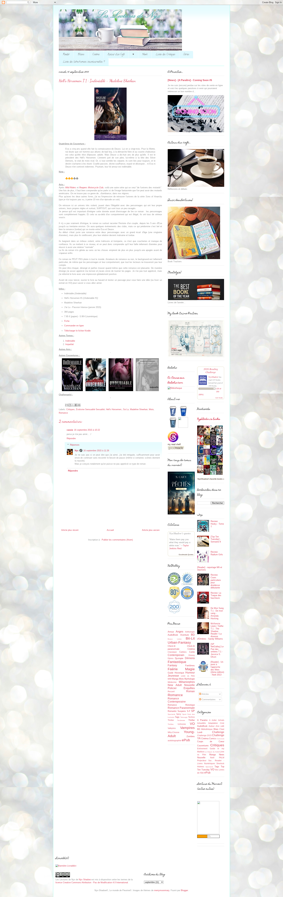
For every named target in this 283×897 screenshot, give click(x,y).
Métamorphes (187, 682)
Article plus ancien (151, 530)
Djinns (170, 658)
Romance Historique (181, 705)
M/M (169, 679)
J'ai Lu (126, 409)
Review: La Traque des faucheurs (216, 595)
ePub (186, 740)
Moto (151, 409)
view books (219, 398)
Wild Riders (70, 187)
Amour (171, 632)
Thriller (191, 720)
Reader (66, 55)
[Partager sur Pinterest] (79, 405)
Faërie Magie (181, 669)
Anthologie (190, 632)
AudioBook (173, 635)
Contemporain (176, 655)
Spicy (178, 714)
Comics (183, 652)
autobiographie (174, 740)
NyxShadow (213, 377)
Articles (205, 694)
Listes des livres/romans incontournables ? (84, 62)
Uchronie (182, 724)
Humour (190, 672)
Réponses (74, 445)
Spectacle (171, 714)
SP (193, 711)
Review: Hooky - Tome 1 (217, 524)
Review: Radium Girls (217, 553)
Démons (190, 658)
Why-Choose (173, 732)
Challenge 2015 (204, 735)
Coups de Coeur (210, 741)
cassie (70, 430)
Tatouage (184, 717)
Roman (190, 691)
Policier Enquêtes (181, 688)
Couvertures (203, 745)
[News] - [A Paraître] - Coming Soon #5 (190, 80)
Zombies (191, 736)
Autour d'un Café (115, 55)
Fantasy (172, 665)
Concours (220, 739)
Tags (177, 717)
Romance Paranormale (181, 707)
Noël (212, 757)
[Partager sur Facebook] (76, 405)
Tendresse (181, 720)
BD (193, 634)
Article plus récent (69, 530)
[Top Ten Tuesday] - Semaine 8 (216, 539)
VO (192, 723)
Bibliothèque (207, 729)
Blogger (184, 890)
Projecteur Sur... (205, 760)
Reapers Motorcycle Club (91, 187)
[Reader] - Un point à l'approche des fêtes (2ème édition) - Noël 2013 (217, 668)
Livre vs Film (188, 676)
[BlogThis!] (69, 405)
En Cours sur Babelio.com (176, 380)
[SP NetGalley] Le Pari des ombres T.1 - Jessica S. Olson (217, 650)
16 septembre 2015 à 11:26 (96, 450)
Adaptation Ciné (216, 723)
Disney (192, 655)
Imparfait (69, 344)
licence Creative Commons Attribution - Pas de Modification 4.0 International (92, 882)
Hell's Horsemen (113, 409)
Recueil (171, 691)
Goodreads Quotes (186, 554)
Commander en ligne (74, 325)
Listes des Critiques (165, 55)
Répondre (71, 438)
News (145, 55)
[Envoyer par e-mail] (66, 405)
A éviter (213, 720)
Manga (175, 679)
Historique (179, 673)
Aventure (184, 635)
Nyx (76, 450)
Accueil (110, 530)
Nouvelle (189, 685)
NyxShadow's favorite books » (211, 479)
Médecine (172, 682)
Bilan (216, 729)
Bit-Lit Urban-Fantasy (181, 640)
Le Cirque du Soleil (212, 752)
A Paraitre (202, 720)
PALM (221, 757)
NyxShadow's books (208, 419)
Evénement (202, 748)
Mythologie (189, 679)
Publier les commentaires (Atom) (117, 540)
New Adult (175, 685)
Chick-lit (171, 646)
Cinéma (95, 55)
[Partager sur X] (73, 405)
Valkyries (172, 728)
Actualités (201, 723)
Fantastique (177, 662)
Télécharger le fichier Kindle (77, 330)
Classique (172, 652)
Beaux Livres (174, 639)
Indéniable (70, 341)
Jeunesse (173, 675)
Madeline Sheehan (139, 409)
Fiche (66, 321)
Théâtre (171, 724)
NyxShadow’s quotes (180, 533)
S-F (188, 711)
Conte (192, 652)
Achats (221, 720)
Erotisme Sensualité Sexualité (90, 409)
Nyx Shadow (85, 879)
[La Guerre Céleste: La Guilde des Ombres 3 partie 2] (201, 472)
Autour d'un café (216, 726)
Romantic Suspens (177, 711)
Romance (63, 413)
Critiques (70, 409)
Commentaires (208, 699)
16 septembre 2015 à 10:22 (87, 430)
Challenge (218, 732)
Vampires (187, 728)
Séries (186, 55)
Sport (184, 714)
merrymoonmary (161, 890)
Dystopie (179, 658)
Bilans (81, 55)
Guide (170, 673)
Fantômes (190, 665)
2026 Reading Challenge (211, 370)
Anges (179, 631)
